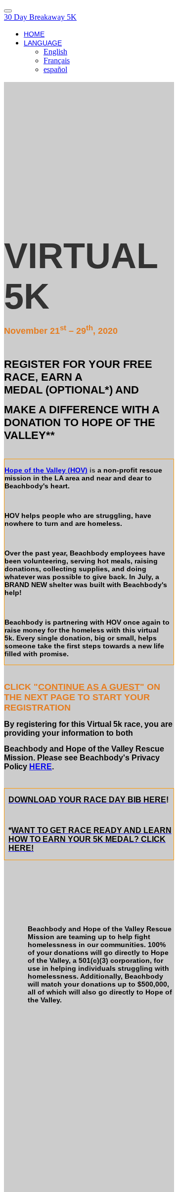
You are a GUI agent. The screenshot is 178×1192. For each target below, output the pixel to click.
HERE (40, 766)
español (55, 69)
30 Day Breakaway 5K (40, 17)
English (55, 51)
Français (57, 60)
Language (43, 43)
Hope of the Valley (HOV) (46, 470)
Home (34, 34)
